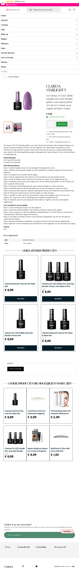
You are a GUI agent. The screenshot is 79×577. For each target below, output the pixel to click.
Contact (8, 566)
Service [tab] (8, 547)
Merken (4, 62)
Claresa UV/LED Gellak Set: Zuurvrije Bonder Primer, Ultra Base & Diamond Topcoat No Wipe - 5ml (58, 286)
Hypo (3, 48)
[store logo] (13, 10)
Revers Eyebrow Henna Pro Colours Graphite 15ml (37, 451)
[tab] (10, 363)
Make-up (4, 34)
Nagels (4, 39)
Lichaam (4, 25)
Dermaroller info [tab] (23, 547)
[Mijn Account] (70, 9)
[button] (17, 127)
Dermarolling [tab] (41, 547)
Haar (3, 30)
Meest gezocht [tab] (60, 547)
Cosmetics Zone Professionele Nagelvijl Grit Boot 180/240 (37, 413)
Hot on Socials (7, 58)
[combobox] (44, 9)
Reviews (10, 363)
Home (4, 77)
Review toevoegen (15, 369)
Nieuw (3, 67)
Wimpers (5, 44)
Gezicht (4, 20)
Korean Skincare (8, 53)
